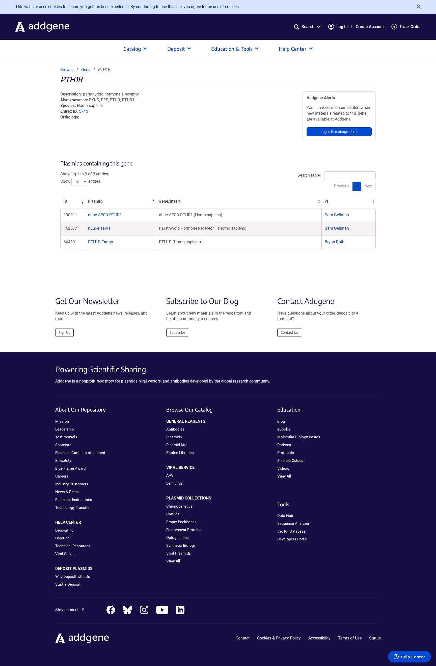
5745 (83, 111)
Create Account (370, 26)
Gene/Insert (169, 201)
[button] (307, 26)
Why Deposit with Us (72, 576)
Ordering (62, 538)
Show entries (80, 181)
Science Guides (290, 460)
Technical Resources (72, 546)
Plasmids (174, 437)
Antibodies (175, 429)
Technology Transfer (72, 507)
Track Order (410, 26)
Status (375, 638)
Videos (283, 468)
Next (368, 186)
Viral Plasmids (178, 553)
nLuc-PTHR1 (99, 228)
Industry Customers (71, 484)
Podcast (284, 445)
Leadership (64, 429)
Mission (62, 421)
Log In (342, 26)
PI (326, 201)
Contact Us (289, 332)
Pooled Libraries (180, 452)
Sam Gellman (337, 214)
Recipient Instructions (73, 499)
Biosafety (63, 460)
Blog (281, 421)
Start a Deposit (67, 584)
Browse (66, 69)
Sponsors (63, 445)
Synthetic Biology (181, 545)
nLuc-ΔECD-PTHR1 (105, 214)
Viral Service (65, 554)
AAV (170, 475)
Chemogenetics (179, 506)
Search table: (309, 175)
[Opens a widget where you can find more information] (409, 657)
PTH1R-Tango (100, 242)
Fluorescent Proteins (183, 530)
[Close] (417, 6)
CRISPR (172, 514)
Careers (61, 476)
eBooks (283, 429)
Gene (85, 69)
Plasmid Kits (176, 445)
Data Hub (285, 515)
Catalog (132, 48)
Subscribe (177, 332)
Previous (341, 186)
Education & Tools (232, 48)
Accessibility (319, 638)
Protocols (285, 452)
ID (65, 201)
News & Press (67, 492)
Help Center (293, 48)
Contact (243, 638)
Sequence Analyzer (293, 523)
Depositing (64, 530)
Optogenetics (177, 537)
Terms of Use (350, 638)
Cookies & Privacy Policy (279, 638)
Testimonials (66, 437)
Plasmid (95, 201)
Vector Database (291, 531)
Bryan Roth (334, 242)
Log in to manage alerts (339, 132)
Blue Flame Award (70, 468)
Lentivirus (174, 483)
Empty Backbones (181, 522)
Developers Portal (292, 539)
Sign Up (64, 332)
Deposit (176, 48)
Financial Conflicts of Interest (80, 452)
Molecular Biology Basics (298, 437)
